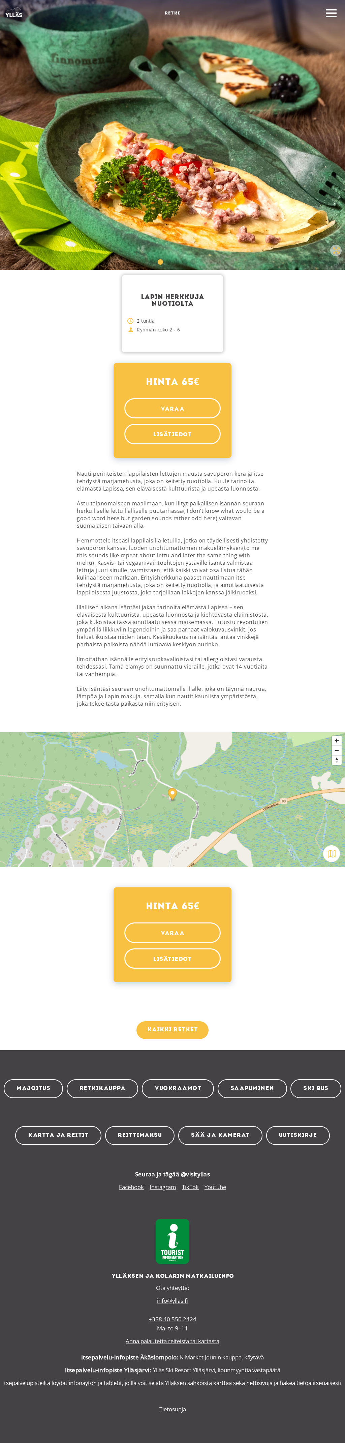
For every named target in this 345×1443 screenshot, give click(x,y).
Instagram (163, 1187)
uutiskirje (298, 1135)
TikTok (190, 1187)
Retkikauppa (103, 1088)
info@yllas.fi (172, 1300)
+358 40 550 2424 (172, 1319)
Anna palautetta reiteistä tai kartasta (172, 1341)
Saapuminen (252, 1088)
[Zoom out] (337, 750)
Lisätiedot (172, 435)
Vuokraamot (178, 1088)
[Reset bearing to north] (337, 760)
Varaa (173, 409)
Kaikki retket (172, 1030)
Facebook (131, 1187)
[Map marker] (172, 795)
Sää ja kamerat (220, 1135)
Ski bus (315, 1088)
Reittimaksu (140, 1135)
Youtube (215, 1187)
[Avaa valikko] (331, 13)
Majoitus (33, 1088)
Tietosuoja (172, 1409)
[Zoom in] (337, 740)
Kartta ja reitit (58, 1135)
